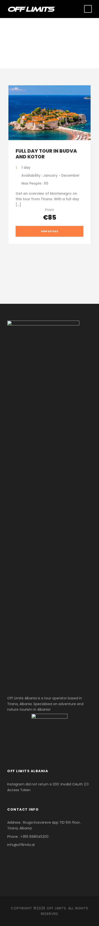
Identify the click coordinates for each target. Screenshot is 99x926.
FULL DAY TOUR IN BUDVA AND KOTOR (46, 154)
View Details (49, 231)
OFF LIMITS (56, 908)
